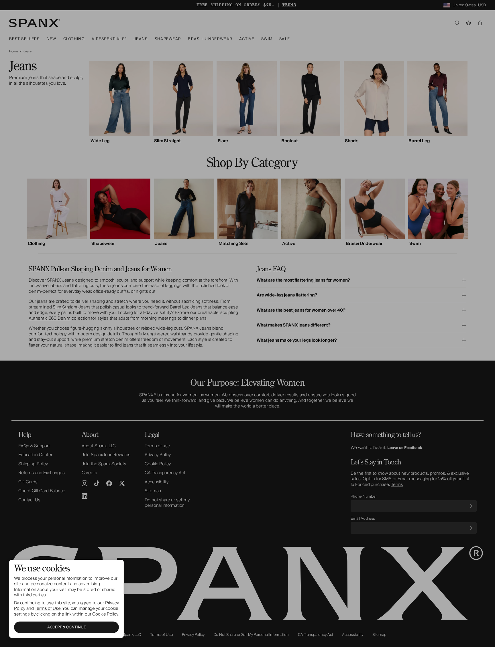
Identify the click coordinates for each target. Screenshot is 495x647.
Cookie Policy (105, 614)
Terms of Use (47, 608)
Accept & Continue (66, 627)
